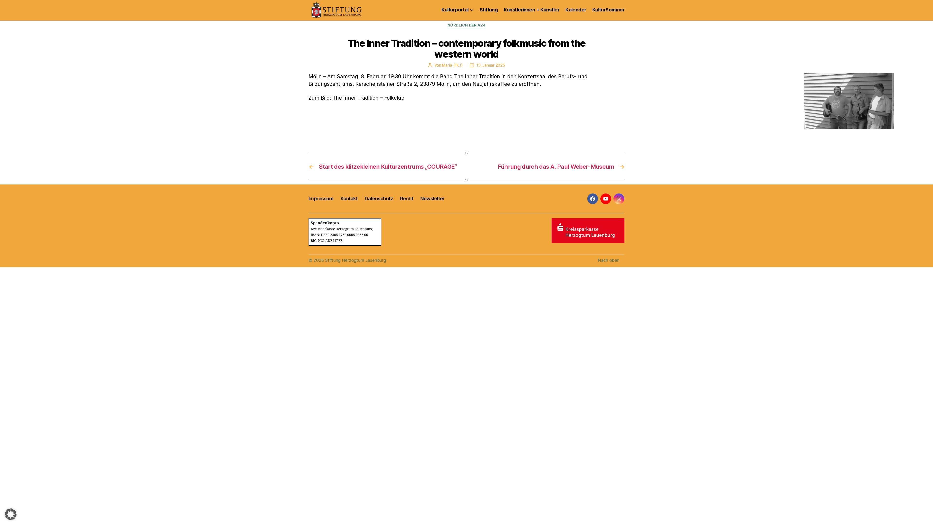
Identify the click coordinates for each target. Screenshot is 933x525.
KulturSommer (608, 10)
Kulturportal (454, 10)
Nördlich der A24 (467, 25)
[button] (10, 514)
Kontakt (349, 198)
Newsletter (432, 198)
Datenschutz (379, 198)
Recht (406, 198)
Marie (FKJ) (452, 65)
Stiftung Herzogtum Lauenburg (355, 260)
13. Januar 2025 (490, 65)
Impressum (321, 198)
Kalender (575, 10)
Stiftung (489, 10)
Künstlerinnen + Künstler (531, 10)
